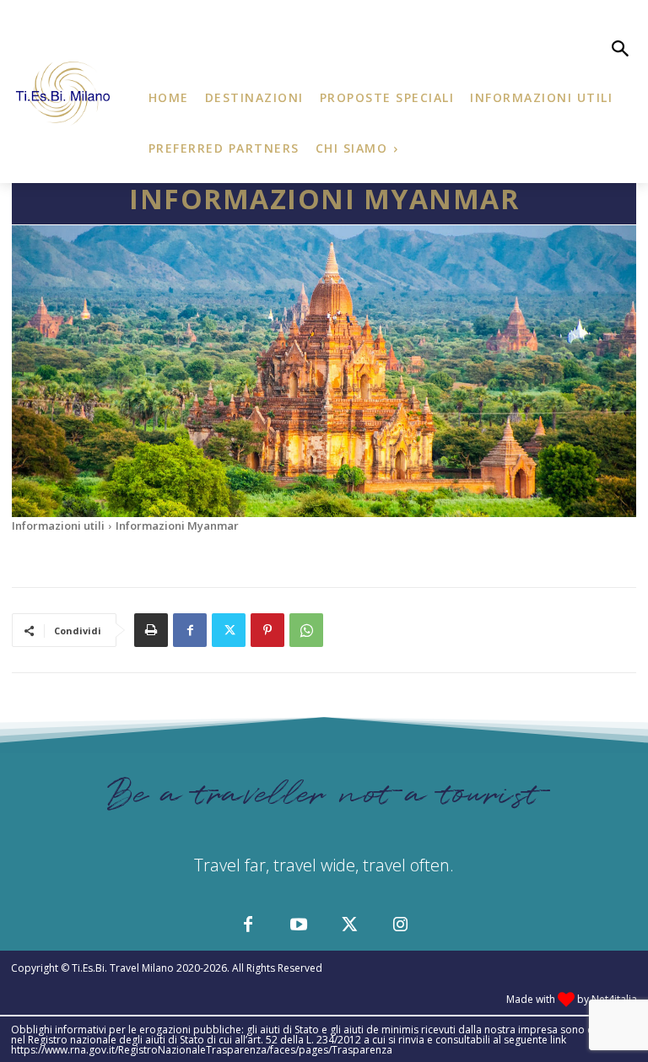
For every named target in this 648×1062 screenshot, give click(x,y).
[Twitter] (229, 630)
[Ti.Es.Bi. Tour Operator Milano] (65, 94)
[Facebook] (190, 630)
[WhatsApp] (306, 630)
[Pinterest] (267, 630)
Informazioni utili (58, 525)
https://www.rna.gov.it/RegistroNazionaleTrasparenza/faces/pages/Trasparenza (201, 1050)
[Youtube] (299, 925)
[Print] (151, 630)
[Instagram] (400, 925)
